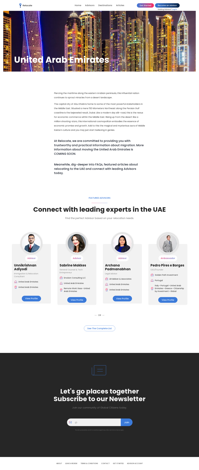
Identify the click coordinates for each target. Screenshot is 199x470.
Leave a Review (71, 463)
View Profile (31, 298)
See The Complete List (99, 328)
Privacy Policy (105, 430)
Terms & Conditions (89, 463)
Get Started (145, 5)
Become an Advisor (167, 5)
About (59, 463)
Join (126, 422)
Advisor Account (135, 463)
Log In (174, 9)
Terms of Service (116, 430)
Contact (105, 463)
